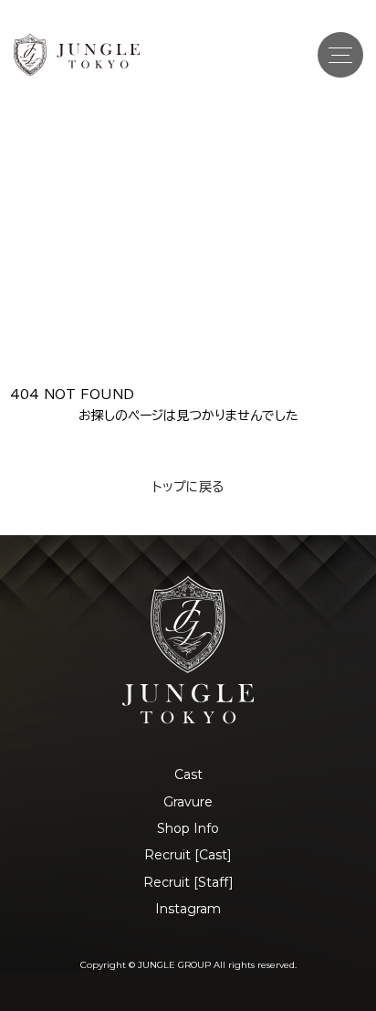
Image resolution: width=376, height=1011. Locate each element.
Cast (188, 774)
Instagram (188, 908)
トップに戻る (188, 486)
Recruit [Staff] (188, 882)
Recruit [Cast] (188, 855)
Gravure (188, 802)
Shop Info (188, 828)
